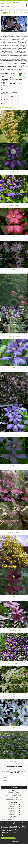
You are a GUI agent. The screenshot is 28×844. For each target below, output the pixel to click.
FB (2, 3)
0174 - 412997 (14, 797)
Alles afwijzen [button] (21, 838)
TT (4, 3)
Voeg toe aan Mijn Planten (21, 12)
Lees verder (23, 827)
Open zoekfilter (6, 10)
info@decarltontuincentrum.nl (14, 799)
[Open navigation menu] (26, 4)
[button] (14, 842)
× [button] (26, 822)
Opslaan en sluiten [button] (7, 838)
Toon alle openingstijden (7, 819)
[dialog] (14, 832)
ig (6, 3)
